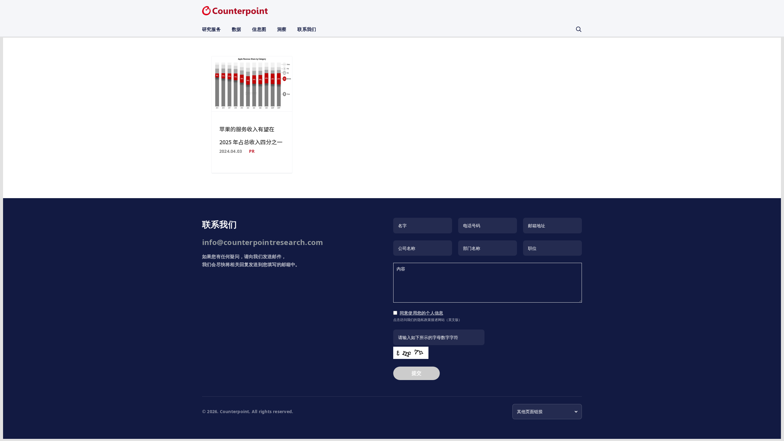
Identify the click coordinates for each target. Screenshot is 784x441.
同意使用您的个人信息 (421, 313)
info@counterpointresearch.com (262, 242)
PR (251, 151)
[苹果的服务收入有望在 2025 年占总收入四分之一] (252, 83)
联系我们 (306, 29)
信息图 (259, 29)
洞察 (281, 29)
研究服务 (211, 29)
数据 (236, 29)
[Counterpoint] (235, 11)
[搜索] (578, 29)
